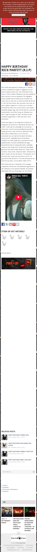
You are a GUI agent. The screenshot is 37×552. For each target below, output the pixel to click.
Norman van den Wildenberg (9, 73)
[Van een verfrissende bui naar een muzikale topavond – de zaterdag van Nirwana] (29, 512)
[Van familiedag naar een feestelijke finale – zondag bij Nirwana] (18, 512)
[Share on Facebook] (3, 224)
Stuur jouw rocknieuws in (10, 489)
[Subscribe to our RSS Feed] (30, 84)
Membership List (13, 550)
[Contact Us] (34, 84)
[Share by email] (17, 224)
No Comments (14, 75)
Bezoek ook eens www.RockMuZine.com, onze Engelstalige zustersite (18, 29)
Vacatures (5, 491)
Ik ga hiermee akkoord (18, 15)
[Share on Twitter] (6, 224)
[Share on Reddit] (10, 224)
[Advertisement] (18, 48)
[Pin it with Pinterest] (14, 224)
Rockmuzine (20, 543)
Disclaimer (6, 487)
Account (30, 547)
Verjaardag (5, 75)
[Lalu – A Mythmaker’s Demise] (6, 512)
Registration (27, 550)
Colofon (5, 485)
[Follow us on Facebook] (26, 84)
